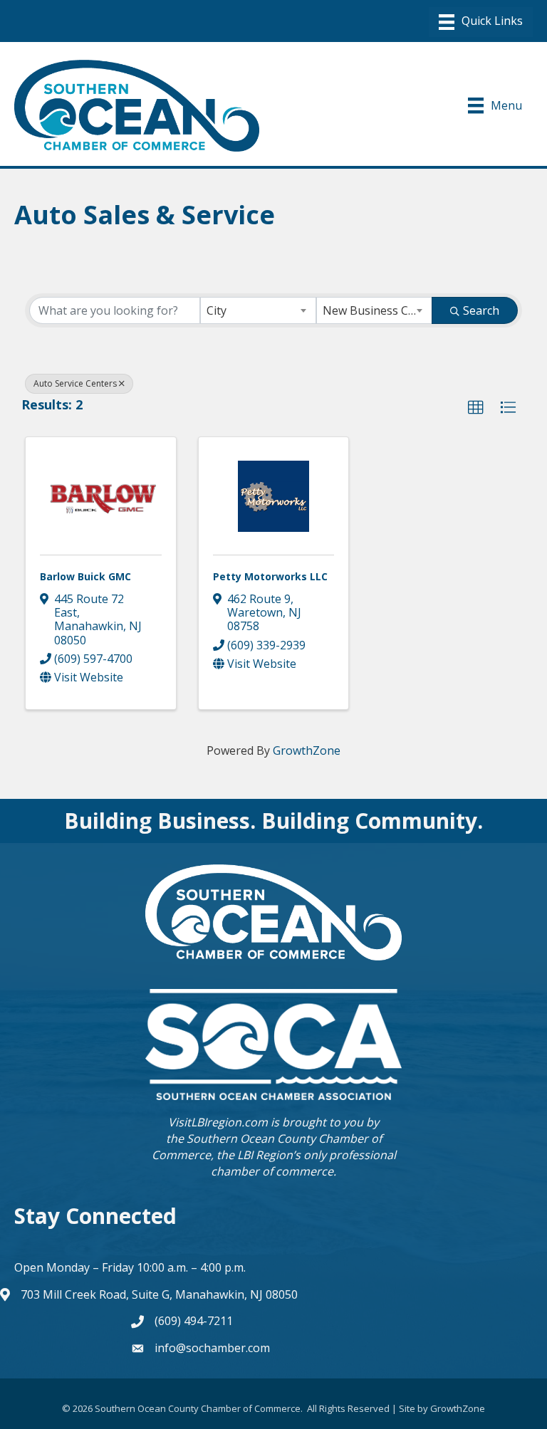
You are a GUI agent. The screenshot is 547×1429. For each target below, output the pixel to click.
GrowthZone (306, 750)
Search (481, 310)
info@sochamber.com (212, 1348)
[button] (476, 408)
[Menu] (481, 22)
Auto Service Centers (75, 383)
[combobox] (258, 310)
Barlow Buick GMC (85, 576)
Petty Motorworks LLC (270, 576)
